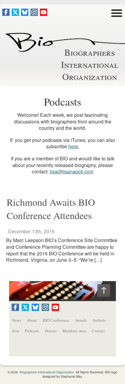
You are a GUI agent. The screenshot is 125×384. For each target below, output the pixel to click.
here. (73, 146)
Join (15, 330)
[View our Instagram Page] (34, 14)
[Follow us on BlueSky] (25, 14)
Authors (99, 320)
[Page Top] (106, 292)
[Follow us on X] (15, 14)
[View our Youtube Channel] (43, 14)
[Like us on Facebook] (6, 14)
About (32, 320)
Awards (81, 320)
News (16, 320)
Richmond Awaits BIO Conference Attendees (51, 208)
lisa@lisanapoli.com (71, 171)
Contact (98, 330)
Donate (51, 330)
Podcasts (32, 330)
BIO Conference (56, 320)
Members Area (74, 330)
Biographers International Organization (89, 64)
